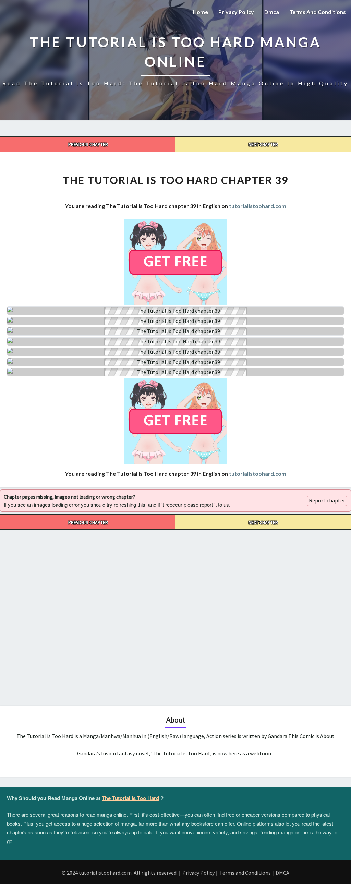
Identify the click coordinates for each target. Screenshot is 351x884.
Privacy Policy (236, 12)
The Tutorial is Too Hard (130, 798)
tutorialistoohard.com (257, 206)
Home (200, 12)
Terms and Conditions (317, 12)
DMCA (282, 872)
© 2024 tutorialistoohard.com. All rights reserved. (120, 872)
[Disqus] (175, 615)
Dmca (271, 12)
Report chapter (327, 500)
